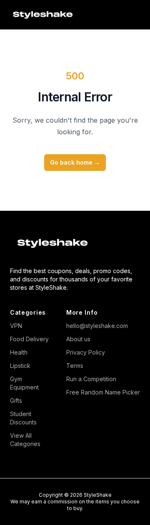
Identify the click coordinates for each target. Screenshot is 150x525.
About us (78, 339)
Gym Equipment (24, 383)
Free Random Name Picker (103, 392)
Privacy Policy (85, 352)
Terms (74, 365)
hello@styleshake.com (97, 325)
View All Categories (25, 439)
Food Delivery (29, 339)
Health (19, 352)
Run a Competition (91, 378)
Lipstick (20, 365)
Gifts (16, 400)
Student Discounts (23, 418)
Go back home (75, 162)
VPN (16, 325)
